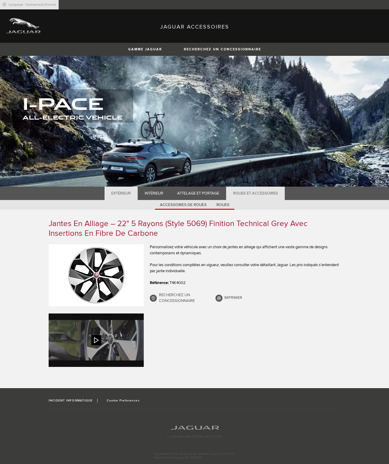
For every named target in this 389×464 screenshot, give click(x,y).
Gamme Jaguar (145, 49)
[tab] (121, 193)
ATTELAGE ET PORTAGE (198, 193)
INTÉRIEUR (154, 193)
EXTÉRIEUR (121, 193)
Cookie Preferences (123, 400)
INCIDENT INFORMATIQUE (71, 400)
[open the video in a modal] (96, 340)
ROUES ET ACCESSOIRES (255, 193)
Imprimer (233, 297)
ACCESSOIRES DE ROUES (183, 204)
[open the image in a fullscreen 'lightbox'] (96, 275)
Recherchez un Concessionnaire (222, 49)
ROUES (222, 204)
